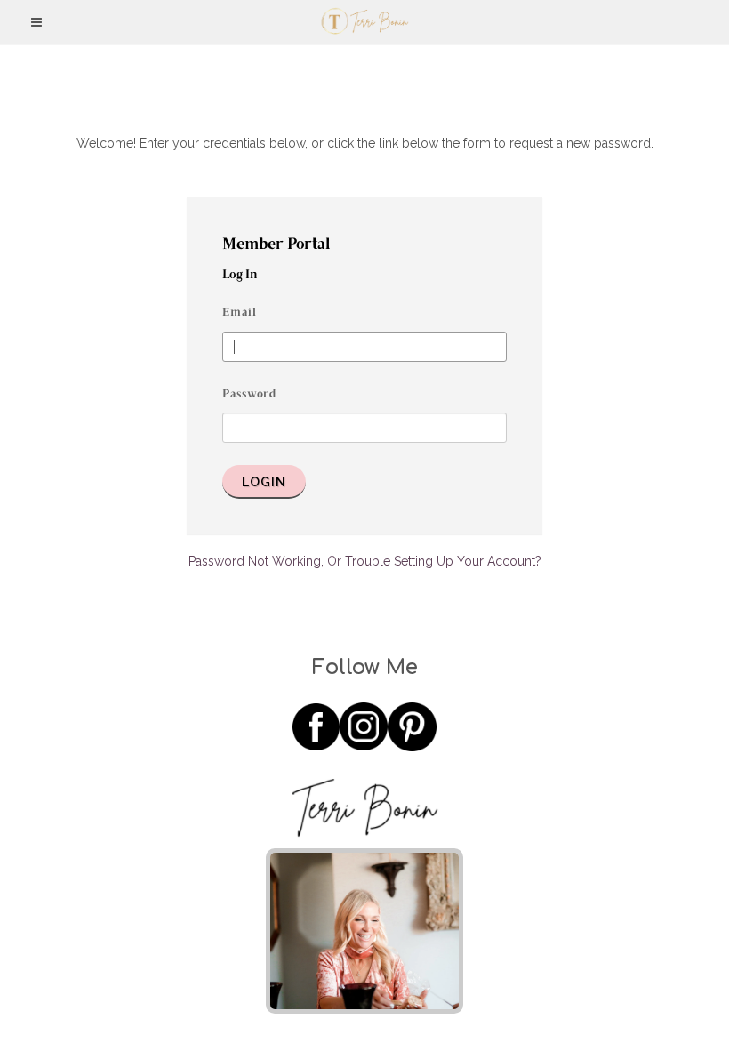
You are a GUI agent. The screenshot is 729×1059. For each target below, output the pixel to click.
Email (239, 313)
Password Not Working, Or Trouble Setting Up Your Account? (364, 561)
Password (249, 395)
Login (264, 482)
